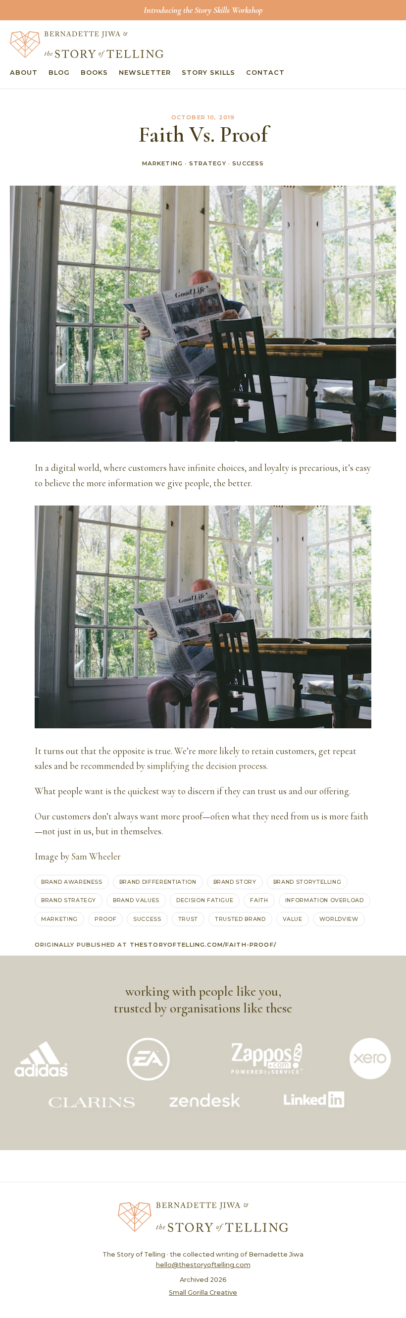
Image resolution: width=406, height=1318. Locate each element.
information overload (324, 900)
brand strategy (68, 900)
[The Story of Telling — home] (86, 44)
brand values (136, 900)
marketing (59, 918)
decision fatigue (204, 900)
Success (248, 163)
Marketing (162, 163)
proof (105, 918)
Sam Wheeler (96, 856)
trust (188, 918)
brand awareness (71, 881)
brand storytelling (307, 881)
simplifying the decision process (206, 765)
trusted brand (240, 918)
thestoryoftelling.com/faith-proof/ (203, 944)
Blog (59, 72)
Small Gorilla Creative (203, 1292)
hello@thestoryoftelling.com (203, 1264)
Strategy (207, 163)
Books (94, 72)
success (147, 918)
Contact (265, 72)
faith (259, 900)
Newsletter (144, 72)
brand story (234, 881)
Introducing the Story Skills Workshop (203, 9)
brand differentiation (158, 881)
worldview (338, 918)
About (24, 72)
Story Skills (208, 72)
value (293, 918)
